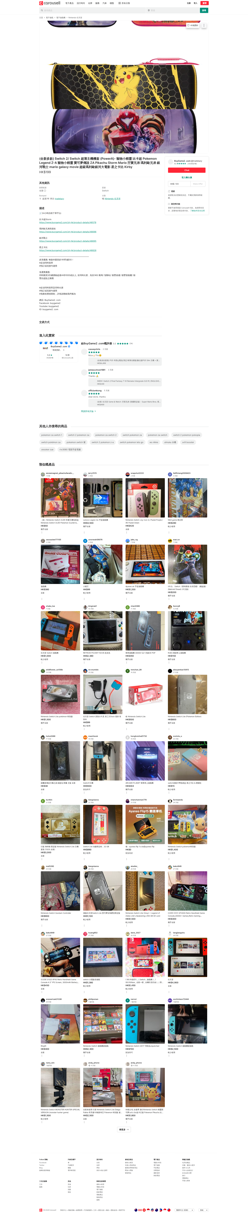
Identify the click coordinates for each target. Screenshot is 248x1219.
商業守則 (122, 1210)
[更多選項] (42, 532)
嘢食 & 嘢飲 (129, 1170)
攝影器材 (157, 1173)
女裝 (98, 1163)
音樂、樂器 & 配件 (188, 1165)
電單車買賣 (72, 1170)
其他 (69, 1184)
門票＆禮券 (186, 1181)
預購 (69, 1189)
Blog (40, 1168)
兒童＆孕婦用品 (130, 1165)
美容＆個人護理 (101, 1170)
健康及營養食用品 (131, 1168)
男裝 (98, 1168)
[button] (63, 350)
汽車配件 (71, 1165)
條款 (107, 1210)
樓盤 (69, 1168)
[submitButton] (204, 10)
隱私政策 (114, 1210)
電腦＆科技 (100, 1187)
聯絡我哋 (71, 1210)
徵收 (69, 1192)
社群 (69, 1187)
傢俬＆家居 (100, 1184)
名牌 (98, 1165)
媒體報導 (79, 1210)
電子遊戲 (99, 1189)
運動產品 (99, 1195)
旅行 (183, 1175)
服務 (40, 1187)
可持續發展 (88, 1210)
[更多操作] (204, 25)
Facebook (43, 1163)
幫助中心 (63, 1210)
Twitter (41, 1165)
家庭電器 (99, 1192)
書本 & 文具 (186, 1168)
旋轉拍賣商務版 (44, 1170)
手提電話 (157, 1168)
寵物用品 (99, 1197)
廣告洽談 (101, 1210)
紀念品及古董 (187, 1173)
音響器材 (157, 1170)
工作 (40, 1184)
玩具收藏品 (186, 1163)
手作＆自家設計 (187, 1170)
